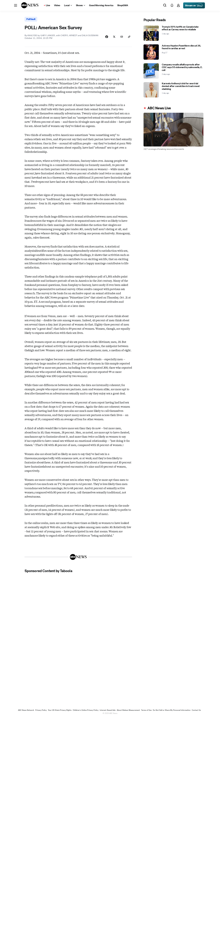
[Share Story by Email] (122, 37)
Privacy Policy (41, 710)
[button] (15, 5)
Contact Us (196, 710)
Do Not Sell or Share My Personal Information (172, 710)
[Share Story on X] (114, 37)
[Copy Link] (129, 37)
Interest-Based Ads (108, 710)
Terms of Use (146, 710)
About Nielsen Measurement (128, 710)
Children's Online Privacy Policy (85, 710)
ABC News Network (26, 710)
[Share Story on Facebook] (107, 37)
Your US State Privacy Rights (60, 710)
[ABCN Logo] (29, 5)
